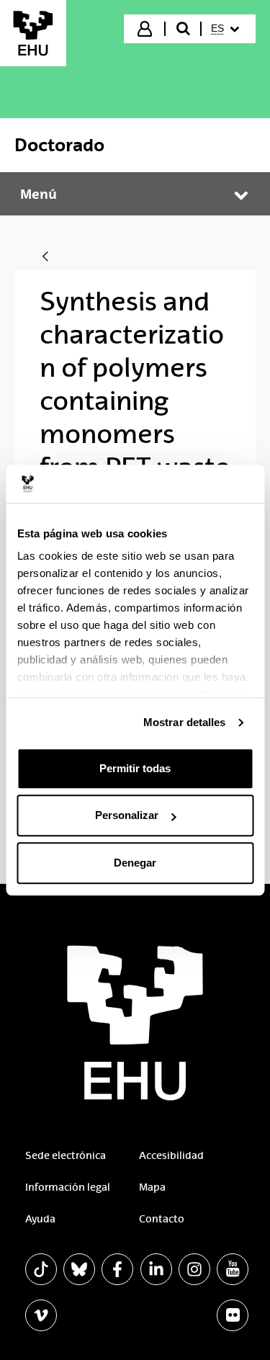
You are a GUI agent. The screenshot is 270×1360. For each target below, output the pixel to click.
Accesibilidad (171, 1155)
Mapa (152, 1187)
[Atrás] (45, 257)
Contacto (161, 1219)
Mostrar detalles (184, 722)
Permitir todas (135, 768)
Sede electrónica (65, 1155)
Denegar (135, 862)
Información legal (67, 1187)
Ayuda (40, 1219)
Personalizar (126, 815)
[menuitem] (227, 28)
